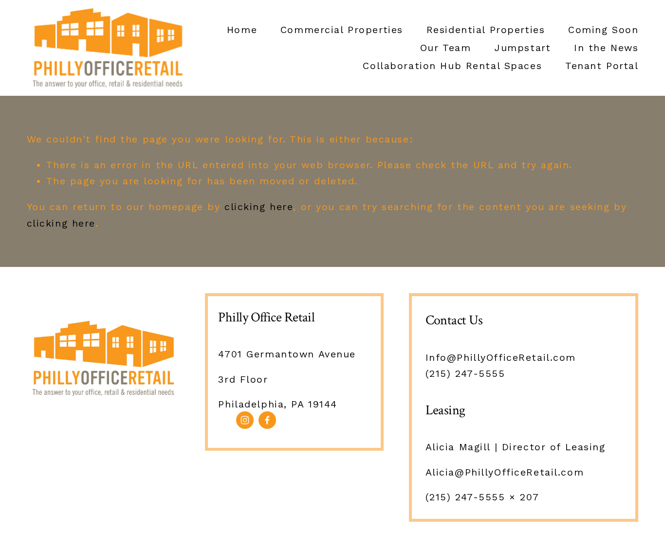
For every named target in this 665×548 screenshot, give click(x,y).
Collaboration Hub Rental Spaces (452, 65)
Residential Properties (485, 29)
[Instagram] (245, 420)
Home (242, 29)
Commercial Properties (341, 29)
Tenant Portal (601, 65)
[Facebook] (267, 420)
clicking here (258, 206)
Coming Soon (603, 29)
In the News (606, 47)
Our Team (445, 47)
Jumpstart (522, 47)
